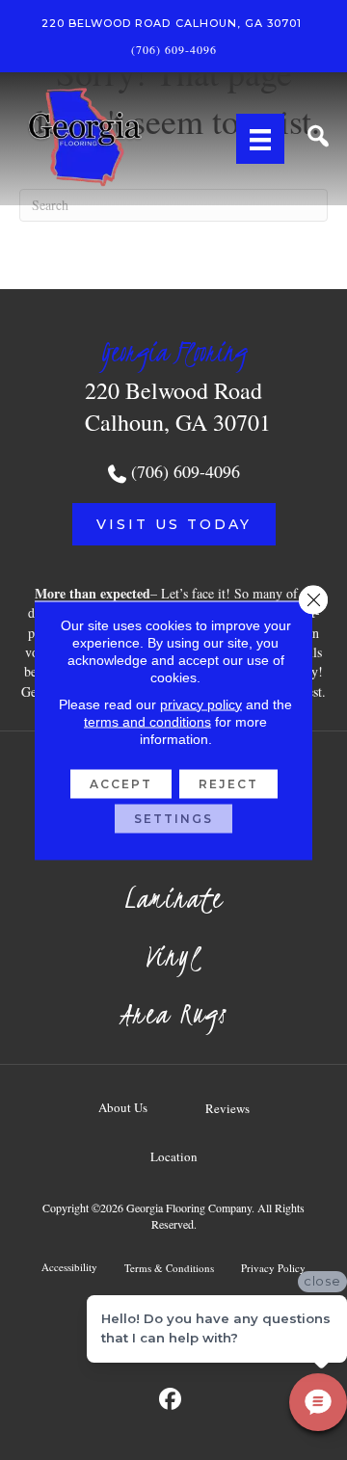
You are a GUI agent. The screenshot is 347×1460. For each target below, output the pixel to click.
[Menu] (260, 139)
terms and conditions (147, 721)
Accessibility (69, 1267)
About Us (122, 1107)
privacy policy (201, 703)
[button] (174, 524)
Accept (121, 783)
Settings (173, 817)
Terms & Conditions (169, 1268)
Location (174, 1156)
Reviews (227, 1108)
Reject (228, 783)
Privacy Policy (273, 1268)
